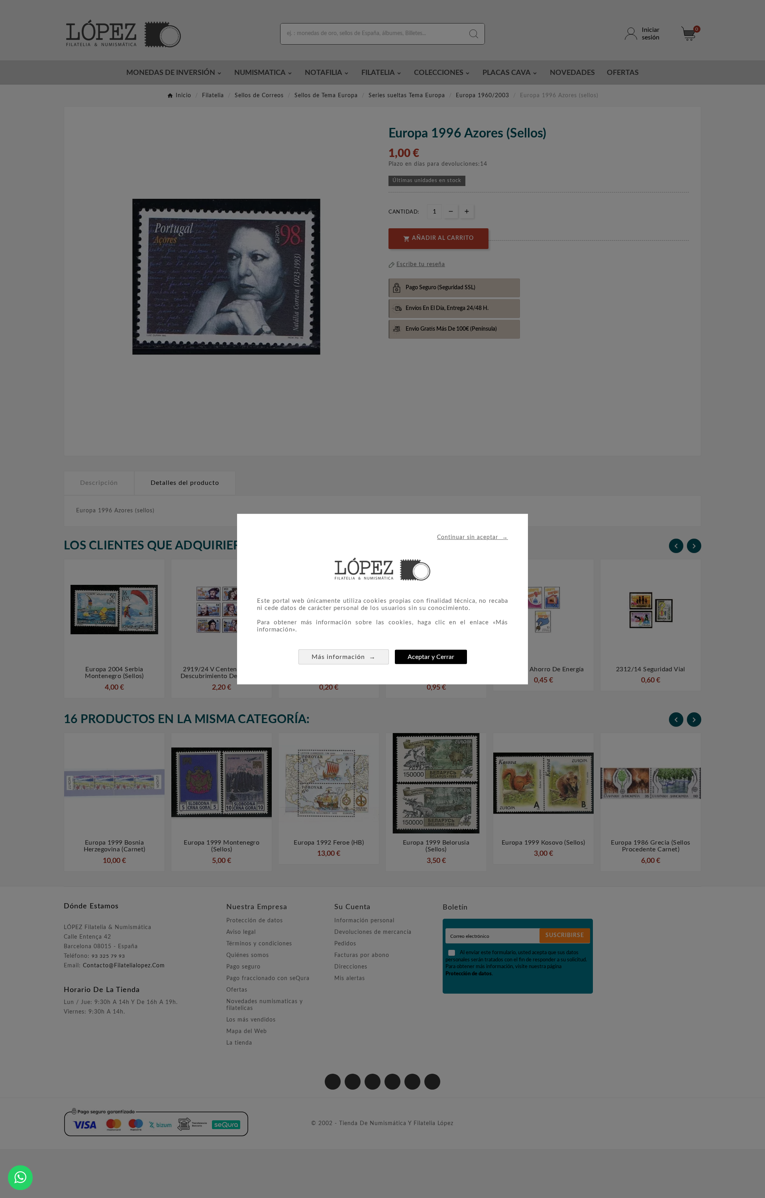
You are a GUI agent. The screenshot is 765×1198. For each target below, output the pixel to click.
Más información (344, 656)
